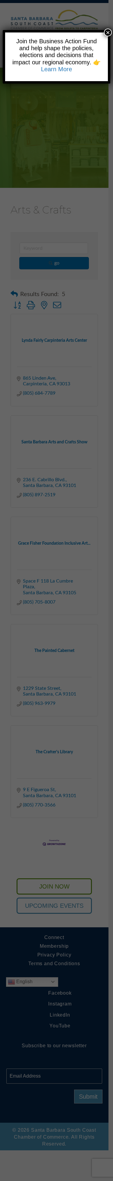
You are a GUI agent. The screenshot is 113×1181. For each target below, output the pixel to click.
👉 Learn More (71, 65)
